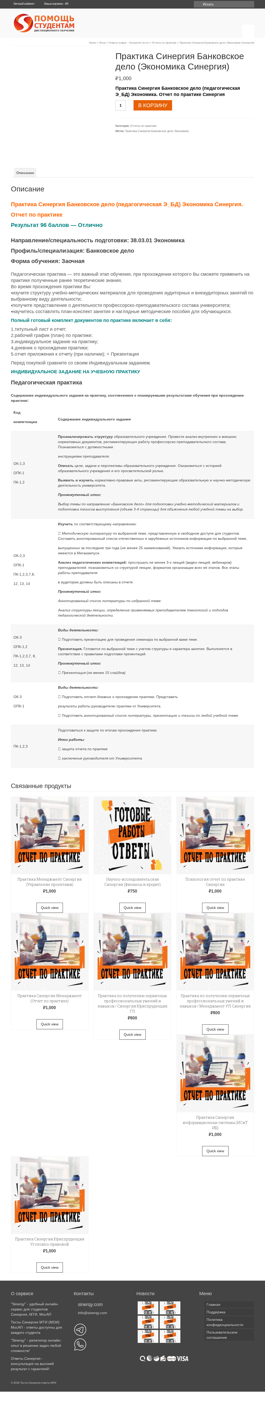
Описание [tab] (25, 173)
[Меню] (248, 31)
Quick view (49, 908)
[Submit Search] (198, 4)
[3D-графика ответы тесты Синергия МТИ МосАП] (147, 1307)
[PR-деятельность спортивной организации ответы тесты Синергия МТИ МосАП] (169, 1307)
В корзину (152, 105)
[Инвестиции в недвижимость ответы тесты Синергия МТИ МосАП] (169, 1336)
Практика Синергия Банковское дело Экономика (157, 131)
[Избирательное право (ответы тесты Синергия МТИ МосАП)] (147, 1336)
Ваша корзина (55, 3)
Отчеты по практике (143, 125)
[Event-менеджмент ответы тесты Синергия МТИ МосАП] (169, 1322)
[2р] (59, 91)
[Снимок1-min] (59, 145)
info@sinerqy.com (92, 1313)
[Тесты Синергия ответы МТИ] (50, 23)
